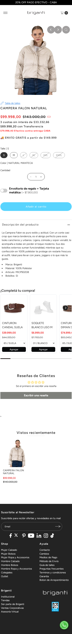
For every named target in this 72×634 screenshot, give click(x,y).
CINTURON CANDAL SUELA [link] (12, 325)
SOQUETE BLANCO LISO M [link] (42, 325)
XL (33, 155)
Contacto (44, 549)
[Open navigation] (5, 13)
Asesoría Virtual (10, 611)
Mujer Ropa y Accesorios (15, 557)
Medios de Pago (48, 557)
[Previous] (51, 30)
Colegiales (6, 572)
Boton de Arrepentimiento (54, 580)
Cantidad (5, 170)
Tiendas (5, 600)
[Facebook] (10, 536)
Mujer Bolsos (8, 553)
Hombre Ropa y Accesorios (16, 568)
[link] (14, 308)
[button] (65, 307)
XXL (45, 155)
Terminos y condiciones (52, 572)
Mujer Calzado (9, 549)
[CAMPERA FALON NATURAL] (17, 453)
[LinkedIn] (39, 536)
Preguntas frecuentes (51, 568)
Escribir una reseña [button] (36, 395)
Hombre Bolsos (9, 565)
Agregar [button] (14, 349)
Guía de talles (47, 565)
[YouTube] (31, 536)
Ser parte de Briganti (12, 604)
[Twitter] (17, 536)
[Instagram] (46, 536)
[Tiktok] (52, 536)
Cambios (44, 553)
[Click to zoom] (66, 30)
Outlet (4, 576)
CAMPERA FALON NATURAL (13, 472)
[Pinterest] (24, 536)
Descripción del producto (20, 224)
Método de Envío (49, 561)
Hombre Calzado (10, 561)
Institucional (8, 596)
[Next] (58, 30)
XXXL (59, 155)
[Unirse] (57, 526)
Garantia (44, 576)
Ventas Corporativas (12, 608)
